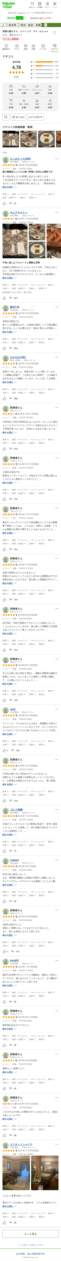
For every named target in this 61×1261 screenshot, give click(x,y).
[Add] (54, 33)
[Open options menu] (56, 159)
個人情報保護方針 (36, 1254)
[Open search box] (6, 117)
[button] (11, 139)
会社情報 (20, 1254)
